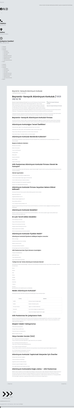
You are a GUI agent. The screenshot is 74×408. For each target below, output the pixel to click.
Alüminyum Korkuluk (8, 55)
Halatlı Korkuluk (7, 58)
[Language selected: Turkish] (37, 12)
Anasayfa (4, 46)
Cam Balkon (6, 51)
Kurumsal (4, 48)
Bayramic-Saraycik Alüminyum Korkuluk (19, 102)
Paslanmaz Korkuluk (7, 57)
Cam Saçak (6, 54)
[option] (38, 13)
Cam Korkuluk (6, 52)
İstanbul (30, 109)
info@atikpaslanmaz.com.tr (5, 401)
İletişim (3, 61)
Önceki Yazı (9, 383)
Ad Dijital (21, 404)
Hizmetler (4, 49)
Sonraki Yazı (64, 383)
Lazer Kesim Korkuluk (8, 60)
